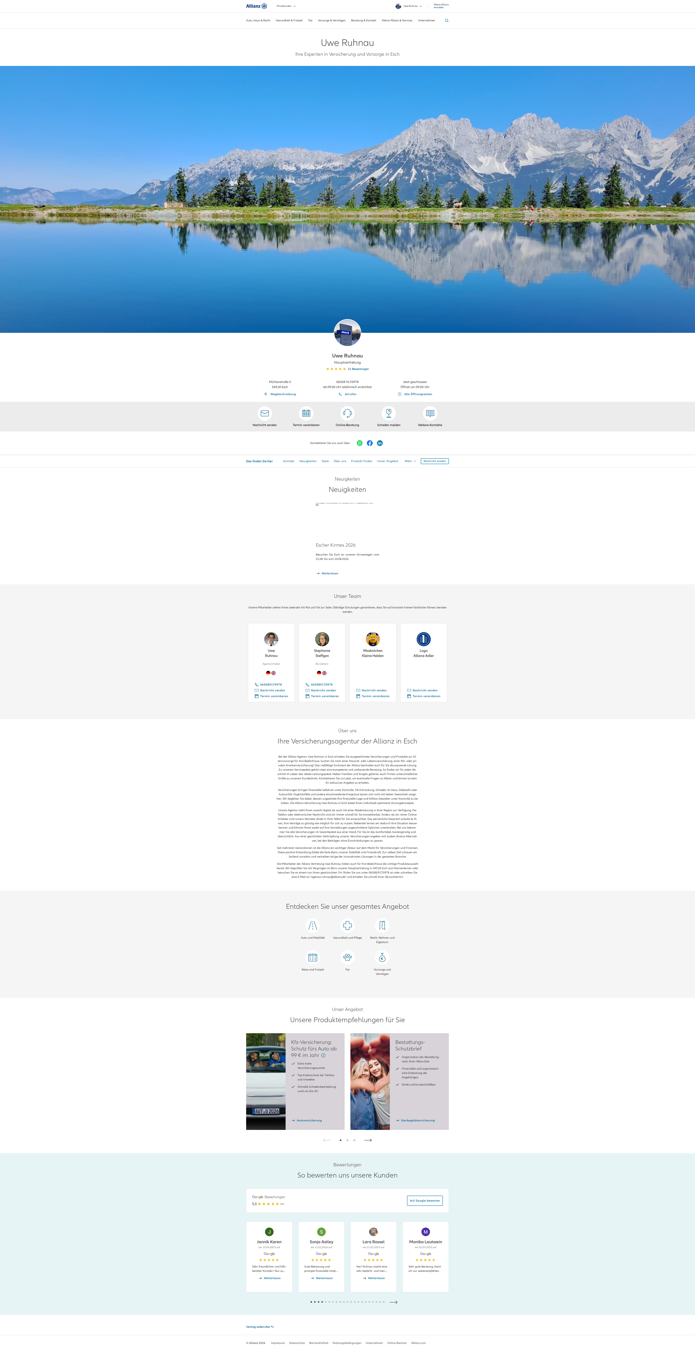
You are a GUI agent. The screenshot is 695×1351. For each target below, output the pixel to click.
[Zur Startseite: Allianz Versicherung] (256, 6)
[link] (347, 416)
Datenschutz (297, 1343)
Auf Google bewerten (425, 1201)
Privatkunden (284, 6)
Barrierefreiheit (318, 1343)
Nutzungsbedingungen (347, 1343)
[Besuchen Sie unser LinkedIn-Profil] (380, 443)
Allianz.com (418, 1343)
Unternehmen (374, 1343)
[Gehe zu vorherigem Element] (300, 1302)
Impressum (278, 1343)
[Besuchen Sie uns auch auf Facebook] (370, 443)
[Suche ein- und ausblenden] (446, 20)
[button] (347, 333)
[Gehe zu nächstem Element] (394, 1302)
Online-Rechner (397, 1343)
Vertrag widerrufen (258, 1327)
